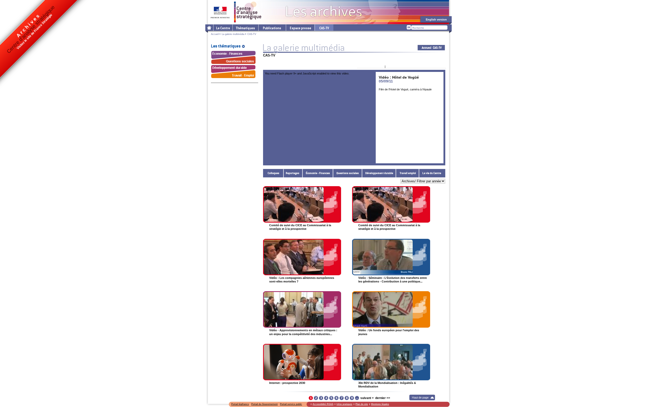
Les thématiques (245, 27)
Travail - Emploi (407, 173)
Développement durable (379, 173)
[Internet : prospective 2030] (302, 362)
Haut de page (420, 397)
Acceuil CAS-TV (431, 47)
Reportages (293, 173)
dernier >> (382, 398)
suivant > (367, 398)
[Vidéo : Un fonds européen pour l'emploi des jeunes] (391, 309)
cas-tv (323, 27)
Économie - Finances (318, 173)
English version (436, 19)
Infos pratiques (344, 404)
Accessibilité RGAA (323, 404)
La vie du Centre (432, 173)
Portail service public (291, 404)
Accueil (215, 34)
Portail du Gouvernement (264, 404)
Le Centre (222, 27)
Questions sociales (347, 173)
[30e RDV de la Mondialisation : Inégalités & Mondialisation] (391, 362)
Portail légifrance (240, 404)
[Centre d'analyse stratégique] (236, 12)
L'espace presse (300, 27)
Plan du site (361, 404)
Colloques (273, 173)
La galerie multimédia (233, 34)
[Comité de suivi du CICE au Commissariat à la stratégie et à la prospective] (302, 204)
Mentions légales (380, 404)
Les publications (272, 27)
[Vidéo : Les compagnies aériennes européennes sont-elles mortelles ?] (302, 257)
